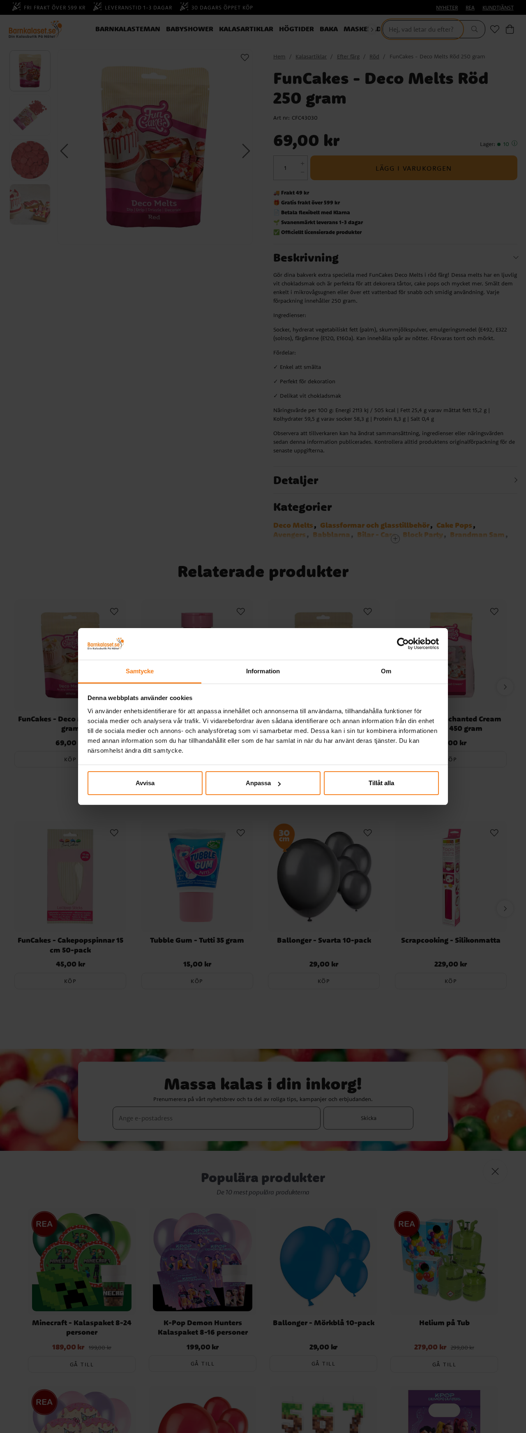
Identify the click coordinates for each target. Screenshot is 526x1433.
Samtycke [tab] (140, 671)
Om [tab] (386, 671)
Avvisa (145, 782)
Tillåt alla (381, 782)
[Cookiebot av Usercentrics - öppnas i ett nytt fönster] (403, 644)
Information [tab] (263, 671)
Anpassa (258, 782)
